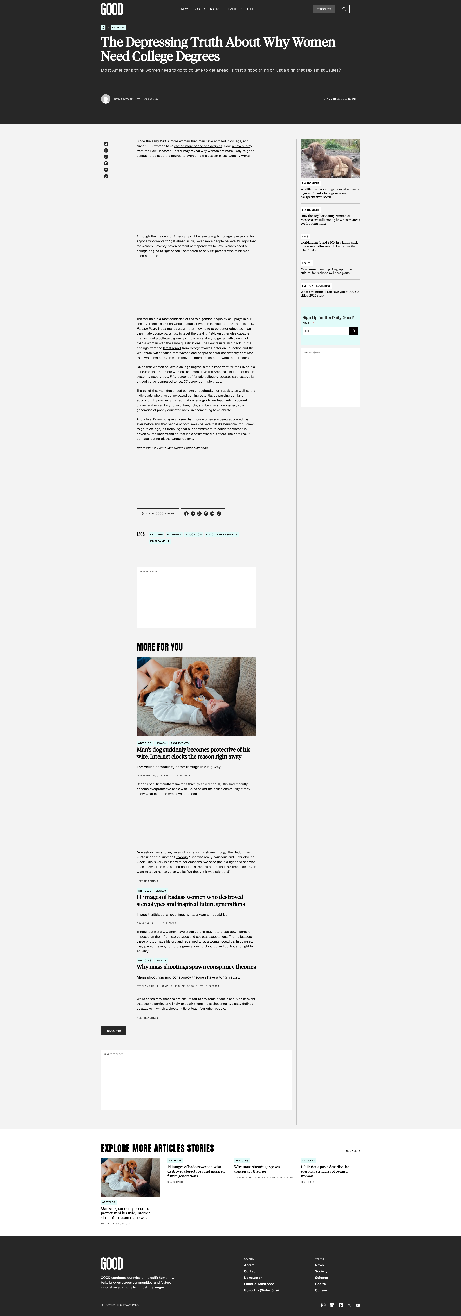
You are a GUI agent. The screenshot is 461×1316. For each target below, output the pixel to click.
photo (141, 448)
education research (222, 534)
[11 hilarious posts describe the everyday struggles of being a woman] (330, 1171)
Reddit (238, 852)
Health (232, 9)
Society (200, 9)
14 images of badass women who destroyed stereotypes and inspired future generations (191, 900)
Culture (247, 9)
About (249, 1265)
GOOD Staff (161, 775)
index (162, 328)
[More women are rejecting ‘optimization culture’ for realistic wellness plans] (330, 266)
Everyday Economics (316, 285)
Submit (355, 332)
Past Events (180, 743)
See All (351, 1150)
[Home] (103, 27)
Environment (310, 183)
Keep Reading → (147, 881)
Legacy (161, 743)
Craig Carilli (145, 923)
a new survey (242, 146)
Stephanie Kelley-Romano (154, 986)
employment (159, 541)
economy (174, 534)
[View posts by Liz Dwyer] (106, 99)
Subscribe (324, 9)
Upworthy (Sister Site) (261, 1290)
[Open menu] (354, 9)
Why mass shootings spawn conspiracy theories (196, 966)
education (194, 534)
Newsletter (253, 1278)
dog (193, 794)
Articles (118, 27)
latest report (172, 348)
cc (148, 448)
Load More (113, 1031)
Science (216, 9)
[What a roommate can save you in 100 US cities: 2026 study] (330, 289)
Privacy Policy (131, 1305)
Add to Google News (341, 99)
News (185, 9)
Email (308, 323)
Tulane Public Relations (190, 448)
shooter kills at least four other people (197, 1008)
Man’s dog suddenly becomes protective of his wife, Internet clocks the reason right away (193, 753)
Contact (250, 1271)
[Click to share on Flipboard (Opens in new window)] (106, 163)
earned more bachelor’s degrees (198, 146)
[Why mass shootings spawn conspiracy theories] (264, 1168)
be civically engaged (220, 405)
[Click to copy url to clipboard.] (106, 176)
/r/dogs (182, 857)
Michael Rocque (186, 986)
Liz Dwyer (125, 99)
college (156, 534)
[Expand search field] (344, 9)
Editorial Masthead (259, 1284)
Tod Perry (143, 775)
